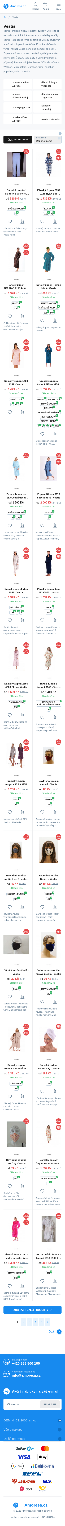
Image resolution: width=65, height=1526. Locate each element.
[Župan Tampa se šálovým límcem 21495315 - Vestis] (16, 468)
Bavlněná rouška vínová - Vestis (49, 783)
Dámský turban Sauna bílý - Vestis (49, 1067)
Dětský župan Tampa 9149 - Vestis (48, 286)
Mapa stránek (44, 1510)
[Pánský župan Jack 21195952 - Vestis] (49, 563)
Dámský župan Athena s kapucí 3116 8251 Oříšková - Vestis (16, 1067)
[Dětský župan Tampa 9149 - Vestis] (49, 259)
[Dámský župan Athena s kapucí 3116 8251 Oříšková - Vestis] (16, 1039)
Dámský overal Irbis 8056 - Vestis (16, 591)
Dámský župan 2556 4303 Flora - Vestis (16, 685)
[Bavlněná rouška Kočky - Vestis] (49, 850)
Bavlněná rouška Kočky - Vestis (49, 877)
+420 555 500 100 (26, 1363)
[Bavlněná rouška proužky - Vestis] (16, 1134)
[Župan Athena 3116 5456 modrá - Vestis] (49, 468)
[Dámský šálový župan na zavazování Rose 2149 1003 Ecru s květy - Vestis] (49, 1134)
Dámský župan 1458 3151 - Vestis (16, 383)
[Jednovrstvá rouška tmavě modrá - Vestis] (49, 944)
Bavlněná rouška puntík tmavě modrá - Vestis (16, 877)
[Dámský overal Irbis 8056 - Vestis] (16, 563)
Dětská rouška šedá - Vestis (16, 972)
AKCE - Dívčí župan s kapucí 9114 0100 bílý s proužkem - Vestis (48, 1256)
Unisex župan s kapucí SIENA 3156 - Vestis (48, 383)
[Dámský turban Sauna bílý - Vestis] (49, 1039)
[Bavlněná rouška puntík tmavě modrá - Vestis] (16, 850)
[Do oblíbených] (10, 222)
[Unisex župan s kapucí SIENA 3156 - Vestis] (49, 355)
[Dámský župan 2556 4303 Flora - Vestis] (16, 658)
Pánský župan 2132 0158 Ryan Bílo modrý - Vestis (48, 192)
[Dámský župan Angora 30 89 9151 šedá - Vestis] (16, 755)
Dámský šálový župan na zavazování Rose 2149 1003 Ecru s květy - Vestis (48, 1161)
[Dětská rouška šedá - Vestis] (16, 944)
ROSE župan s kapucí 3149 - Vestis (48, 685)
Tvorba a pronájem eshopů (24, 1517)
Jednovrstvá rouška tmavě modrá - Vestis (48, 972)
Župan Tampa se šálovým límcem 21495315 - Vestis (16, 496)
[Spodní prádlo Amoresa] (4, 17)
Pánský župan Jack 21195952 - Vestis (48, 591)
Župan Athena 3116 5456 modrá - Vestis (48, 496)
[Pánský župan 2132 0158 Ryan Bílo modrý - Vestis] (49, 164)
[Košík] (46, 6)
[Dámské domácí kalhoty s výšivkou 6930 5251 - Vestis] (16, 164)
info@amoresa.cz (26, 1375)
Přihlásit (50, 1404)
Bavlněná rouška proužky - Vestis (16, 1161)
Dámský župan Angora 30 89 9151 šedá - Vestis (16, 783)
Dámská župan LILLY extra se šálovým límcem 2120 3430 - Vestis (16, 1256)
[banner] (17, 6)
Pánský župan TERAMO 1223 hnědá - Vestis (16, 286)
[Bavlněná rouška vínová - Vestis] (49, 755)
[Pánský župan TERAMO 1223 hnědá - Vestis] (16, 259)
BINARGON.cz (48, 1517)
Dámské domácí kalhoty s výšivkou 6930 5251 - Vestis (16, 192)
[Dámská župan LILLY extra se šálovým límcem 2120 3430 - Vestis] (16, 1229)
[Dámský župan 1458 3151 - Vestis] (16, 355)
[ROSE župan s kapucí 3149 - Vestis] (49, 658)
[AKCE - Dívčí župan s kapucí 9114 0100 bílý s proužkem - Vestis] (49, 1229)
